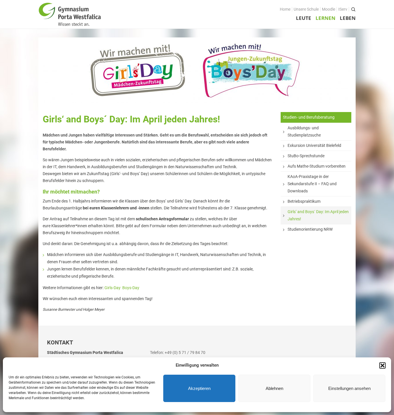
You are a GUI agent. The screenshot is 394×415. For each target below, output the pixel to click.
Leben (348, 18)
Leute (303, 18)
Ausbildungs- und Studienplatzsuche (304, 131)
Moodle (328, 9)
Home (285, 9)
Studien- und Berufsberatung (309, 117)
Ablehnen (274, 388)
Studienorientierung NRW (310, 229)
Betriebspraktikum (304, 201)
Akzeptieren (199, 388)
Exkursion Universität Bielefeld (314, 145)
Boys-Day (130, 287)
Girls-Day (112, 287)
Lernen (325, 18)
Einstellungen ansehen (349, 388)
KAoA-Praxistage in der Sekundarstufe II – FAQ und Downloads (312, 183)
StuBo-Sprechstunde (306, 156)
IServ (342, 9)
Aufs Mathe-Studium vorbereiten (317, 166)
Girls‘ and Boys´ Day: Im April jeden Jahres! (318, 215)
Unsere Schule (306, 9)
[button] (382, 365)
